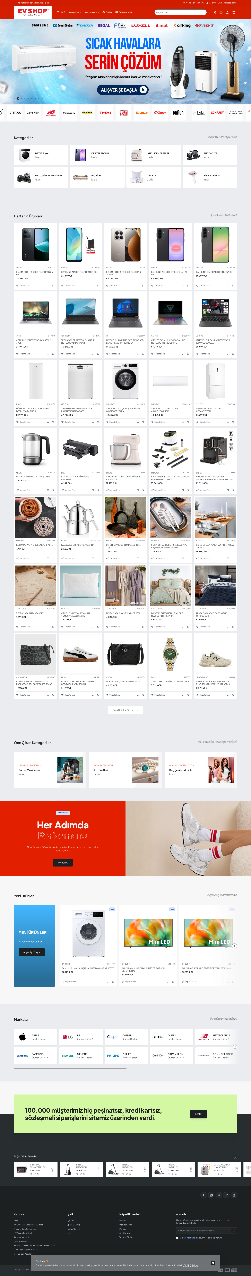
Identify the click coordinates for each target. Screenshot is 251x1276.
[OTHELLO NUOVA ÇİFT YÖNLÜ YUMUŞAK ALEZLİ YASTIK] (80, 586)
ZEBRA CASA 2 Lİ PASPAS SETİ (30, 613)
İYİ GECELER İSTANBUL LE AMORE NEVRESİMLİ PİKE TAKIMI (167, 614)
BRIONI (109, 540)
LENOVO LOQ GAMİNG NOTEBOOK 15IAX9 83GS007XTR (213, 341)
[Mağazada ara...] (204, 12)
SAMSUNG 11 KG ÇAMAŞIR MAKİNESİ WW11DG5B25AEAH (123, 409)
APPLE (35, 1035)
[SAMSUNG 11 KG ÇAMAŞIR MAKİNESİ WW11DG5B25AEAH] (125, 381)
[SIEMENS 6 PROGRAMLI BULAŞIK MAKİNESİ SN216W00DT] (80, 381)
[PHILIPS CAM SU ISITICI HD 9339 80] (35, 449)
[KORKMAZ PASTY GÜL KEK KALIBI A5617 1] (35, 517)
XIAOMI (19, 268)
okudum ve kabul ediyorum (201, 1237)
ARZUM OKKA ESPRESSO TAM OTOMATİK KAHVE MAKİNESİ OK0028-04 (214, 478)
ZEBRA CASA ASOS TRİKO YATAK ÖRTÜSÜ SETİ (211, 614)
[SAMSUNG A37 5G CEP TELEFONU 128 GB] (170, 244)
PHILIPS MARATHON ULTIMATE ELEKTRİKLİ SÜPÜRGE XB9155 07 (176, 1166)
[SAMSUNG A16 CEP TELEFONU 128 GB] (80, 244)
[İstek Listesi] (221, 12)
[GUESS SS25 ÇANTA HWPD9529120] (125, 654)
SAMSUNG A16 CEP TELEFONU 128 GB (79, 272)
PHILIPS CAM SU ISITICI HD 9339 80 (33, 476)
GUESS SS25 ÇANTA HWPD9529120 (123, 681)
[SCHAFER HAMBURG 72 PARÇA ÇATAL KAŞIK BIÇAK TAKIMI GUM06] (170, 517)
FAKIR (63, 472)
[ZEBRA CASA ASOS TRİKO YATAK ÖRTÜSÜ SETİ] (215, 586)
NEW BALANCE (202, 677)
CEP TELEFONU (100, 153)
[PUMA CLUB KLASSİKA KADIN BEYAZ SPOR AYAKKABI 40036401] (80, 654)
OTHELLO (65, 609)
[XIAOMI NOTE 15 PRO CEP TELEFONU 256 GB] (125, 244)
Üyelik (70, 1214)
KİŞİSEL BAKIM (212, 175)
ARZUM (109, 472)
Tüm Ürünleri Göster (123, 710)
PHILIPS (19, 472)
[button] (14, 98)
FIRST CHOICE (156, 609)
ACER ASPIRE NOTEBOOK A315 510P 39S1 (33, 341)
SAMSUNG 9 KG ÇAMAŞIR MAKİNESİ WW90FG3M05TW (88, 968)
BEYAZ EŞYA (42, 153)
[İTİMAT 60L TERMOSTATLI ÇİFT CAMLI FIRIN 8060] (21, 1169)
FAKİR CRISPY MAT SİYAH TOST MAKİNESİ (75, 477)
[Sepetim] (234, 12)
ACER (18, 336)
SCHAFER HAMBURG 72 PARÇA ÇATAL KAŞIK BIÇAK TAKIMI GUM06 (169, 546)
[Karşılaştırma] (227, 12)
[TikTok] (226, 1195)
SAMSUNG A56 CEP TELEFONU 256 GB (214, 272)
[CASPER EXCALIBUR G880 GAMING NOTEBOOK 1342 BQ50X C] (170, 313)
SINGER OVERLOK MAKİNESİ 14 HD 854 (222, 1166)
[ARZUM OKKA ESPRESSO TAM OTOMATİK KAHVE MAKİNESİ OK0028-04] (215, 449)
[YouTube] (234, 1195)
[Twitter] (219, 1195)
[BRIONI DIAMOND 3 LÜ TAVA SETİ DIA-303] (125, 517)
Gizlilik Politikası (190, 1265)
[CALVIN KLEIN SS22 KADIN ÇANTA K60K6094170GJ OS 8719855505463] (35, 654)
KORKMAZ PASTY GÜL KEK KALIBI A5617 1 (35, 544)
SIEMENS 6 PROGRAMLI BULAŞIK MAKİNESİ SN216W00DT (76, 409)
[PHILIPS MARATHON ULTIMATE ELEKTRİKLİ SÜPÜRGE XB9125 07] (67, 1169)
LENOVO (199, 336)
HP (107, 336)
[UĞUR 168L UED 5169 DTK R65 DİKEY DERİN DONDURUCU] (35, 381)
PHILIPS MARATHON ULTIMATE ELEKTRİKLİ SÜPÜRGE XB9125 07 (84, 1166)
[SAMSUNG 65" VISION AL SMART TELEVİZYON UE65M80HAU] (148, 933)
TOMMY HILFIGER (223, 1054)
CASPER (154, 336)
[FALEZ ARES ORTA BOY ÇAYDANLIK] (80, 517)
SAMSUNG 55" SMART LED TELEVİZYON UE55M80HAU (207, 968)
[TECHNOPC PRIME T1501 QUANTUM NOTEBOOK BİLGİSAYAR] (80, 313)
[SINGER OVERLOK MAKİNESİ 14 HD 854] (205, 1169)
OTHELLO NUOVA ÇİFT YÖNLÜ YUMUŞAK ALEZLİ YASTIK (75, 614)
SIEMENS (64, 404)
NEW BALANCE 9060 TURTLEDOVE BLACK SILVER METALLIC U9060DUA (213, 682)
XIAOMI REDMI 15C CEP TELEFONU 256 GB (34, 273)
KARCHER (155, 472)
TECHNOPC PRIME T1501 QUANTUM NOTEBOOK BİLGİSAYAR (78, 341)
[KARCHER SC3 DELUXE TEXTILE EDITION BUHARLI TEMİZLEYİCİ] (170, 449)
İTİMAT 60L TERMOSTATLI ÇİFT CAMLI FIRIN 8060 (38, 1166)
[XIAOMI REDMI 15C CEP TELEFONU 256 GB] (35, 244)
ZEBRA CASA (21, 609)
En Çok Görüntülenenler (25, 1156)
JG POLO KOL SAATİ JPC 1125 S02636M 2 (170, 681)
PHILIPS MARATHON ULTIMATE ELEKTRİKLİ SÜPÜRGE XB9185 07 (130, 1166)
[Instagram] (211, 1195)
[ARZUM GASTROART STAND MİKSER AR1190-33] (125, 449)
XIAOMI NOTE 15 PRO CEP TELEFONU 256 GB (123, 273)
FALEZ (63, 540)
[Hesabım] (215, 12)
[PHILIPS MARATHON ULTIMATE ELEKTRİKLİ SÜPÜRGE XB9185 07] (113, 1169)
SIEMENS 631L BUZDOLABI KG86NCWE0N (208, 409)
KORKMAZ (20, 540)
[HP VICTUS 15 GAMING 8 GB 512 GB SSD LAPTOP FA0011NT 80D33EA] (125, 313)
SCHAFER (155, 540)
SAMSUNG (65, 268)
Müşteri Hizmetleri (129, 1214)
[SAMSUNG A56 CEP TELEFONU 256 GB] (215, 244)
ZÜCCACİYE (210, 153)
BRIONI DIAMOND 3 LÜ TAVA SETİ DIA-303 (123, 546)
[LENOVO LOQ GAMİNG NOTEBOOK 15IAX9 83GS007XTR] (215, 313)
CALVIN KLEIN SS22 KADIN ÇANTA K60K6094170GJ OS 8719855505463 (34, 682)
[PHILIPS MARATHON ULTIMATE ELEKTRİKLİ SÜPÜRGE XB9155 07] (159, 1169)
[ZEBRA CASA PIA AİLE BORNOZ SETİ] (125, 586)
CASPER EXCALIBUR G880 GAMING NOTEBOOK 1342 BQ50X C (168, 341)
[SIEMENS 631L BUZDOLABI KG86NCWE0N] (215, 381)
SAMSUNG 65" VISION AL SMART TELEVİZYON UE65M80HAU (143, 969)
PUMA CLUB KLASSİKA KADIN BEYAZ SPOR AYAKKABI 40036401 (78, 682)
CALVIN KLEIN (21, 677)
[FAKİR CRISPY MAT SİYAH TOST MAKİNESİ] (80, 449)
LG (78, 1035)
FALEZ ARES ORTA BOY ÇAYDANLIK (77, 544)
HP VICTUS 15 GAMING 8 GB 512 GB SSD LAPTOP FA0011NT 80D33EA (125, 341)
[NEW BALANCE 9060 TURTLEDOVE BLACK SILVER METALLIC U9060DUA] (215, 654)
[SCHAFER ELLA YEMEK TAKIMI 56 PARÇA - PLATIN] (215, 517)
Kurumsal (19, 1214)
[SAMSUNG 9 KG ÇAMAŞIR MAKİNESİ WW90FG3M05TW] (88, 933)
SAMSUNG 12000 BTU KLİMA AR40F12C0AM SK (164, 409)
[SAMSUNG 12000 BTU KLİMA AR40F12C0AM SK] (170, 381)
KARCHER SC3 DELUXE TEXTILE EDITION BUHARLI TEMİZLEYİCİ (170, 477)
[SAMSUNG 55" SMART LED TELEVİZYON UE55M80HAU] (208, 933)
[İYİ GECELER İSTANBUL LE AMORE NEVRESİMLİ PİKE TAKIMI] (170, 586)
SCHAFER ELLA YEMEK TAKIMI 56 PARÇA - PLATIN (215, 546)
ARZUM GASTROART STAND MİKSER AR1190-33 (123, 477)
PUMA (63, 677)
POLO (153, 677)
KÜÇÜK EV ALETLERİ (159, 153)
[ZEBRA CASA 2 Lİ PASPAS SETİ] (35, 586)
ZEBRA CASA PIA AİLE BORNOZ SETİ (123, 613)
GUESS (109, 677)
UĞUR (18, 404)
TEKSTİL (152, 175)
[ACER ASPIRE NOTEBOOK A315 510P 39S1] (35, 313)
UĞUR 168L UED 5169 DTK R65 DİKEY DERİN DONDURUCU (33, 409)
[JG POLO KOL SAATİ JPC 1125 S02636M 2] (170, 654)
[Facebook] (203, 1195)
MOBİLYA (96, 175)
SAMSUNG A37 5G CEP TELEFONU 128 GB (169, 273)
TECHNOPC (66, 336)
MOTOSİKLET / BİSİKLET (48, 175)
